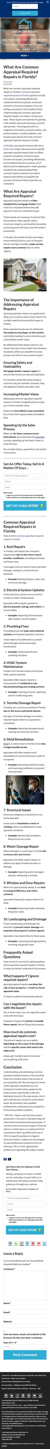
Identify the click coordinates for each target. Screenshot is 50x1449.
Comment (9, 1269)
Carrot (4, 1446)
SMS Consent (8, 493)
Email (7, 1312)
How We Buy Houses (25, 35)
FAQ (17, 49)
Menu (24, 55)
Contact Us (28, 49)
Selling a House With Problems (25, 1385)
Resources (40, 44)
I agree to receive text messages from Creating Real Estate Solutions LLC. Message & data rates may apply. (26, 496)
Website (7, 1321)
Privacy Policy (7, 1385)
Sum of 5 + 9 (10, 1342)
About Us (26, 44)
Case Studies (11, 44)
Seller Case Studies (18, 1378)
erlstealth (8, 84)
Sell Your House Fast (15, 40)
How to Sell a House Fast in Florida (15, 1388)
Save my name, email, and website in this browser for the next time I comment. (24, 1336)
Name (7, 1303)
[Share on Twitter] (9, 1159)
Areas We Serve (38, 40)
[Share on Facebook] (5, 1159)
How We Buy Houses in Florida (22, 1375)
